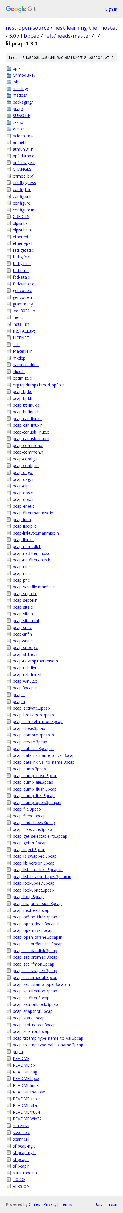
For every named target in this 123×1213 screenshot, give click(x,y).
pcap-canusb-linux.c (31, 432)
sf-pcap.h (21, 1166)
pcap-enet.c (23, 506)
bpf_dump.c (23, 155)
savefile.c (21, 1132)
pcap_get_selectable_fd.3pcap (40, 836)
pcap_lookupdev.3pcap (34, 883)
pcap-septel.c (25, 593)
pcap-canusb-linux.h (31, 438)
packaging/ (23, 102)
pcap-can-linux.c (27, 418)
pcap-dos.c (23, 492)
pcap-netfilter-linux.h (31, 560)
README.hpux (26, 1078)
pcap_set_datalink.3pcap (35, 950)
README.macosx (29, 1092)
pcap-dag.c (23, 472)
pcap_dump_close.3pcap (35, 775)
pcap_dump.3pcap (29, 768)
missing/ (20, 88)
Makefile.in (23, 351)
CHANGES (22, 169)
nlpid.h (19, 371)
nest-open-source (27, 27)
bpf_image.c (24, 162)
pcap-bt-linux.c (26, 405)
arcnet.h (20, 142)
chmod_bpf (23, 176)
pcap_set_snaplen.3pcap (35, 970)
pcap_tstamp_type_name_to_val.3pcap (48, 1038)
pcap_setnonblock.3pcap (35, 1004)
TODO (19, 1179)
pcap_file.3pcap (27, 809)
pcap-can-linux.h (28, 425)
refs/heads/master (67, 35)
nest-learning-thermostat (85, 27)
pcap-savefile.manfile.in (34, 586)
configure (21, 203)
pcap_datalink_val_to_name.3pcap (44, 762)
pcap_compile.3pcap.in (33, 735)
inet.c (18, 317)
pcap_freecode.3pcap (32, 829)
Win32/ (19, 129)
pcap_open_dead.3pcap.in (36, 923)
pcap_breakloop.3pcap (33, 715)
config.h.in (22, 189)
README (21, 1058)
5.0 (12, 35)
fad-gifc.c (21, 256)
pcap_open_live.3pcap (33, 930)
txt (99, 1204)
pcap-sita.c (23, 607)
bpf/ (16, 68)
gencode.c (22, 290)
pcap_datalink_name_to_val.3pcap (44, 755)
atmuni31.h (23, 149)
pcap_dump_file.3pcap (33, 782)
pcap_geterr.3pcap (30, 842)
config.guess (24, 182)
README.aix (24, 1065)
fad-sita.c (21, 277)
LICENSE (21, 337)
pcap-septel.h (25, 600)
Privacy (50, 1204)
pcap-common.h (28, 452)
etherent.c (22, 236)
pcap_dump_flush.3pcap (35, 789)
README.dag (25, 1072)
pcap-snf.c (22, 627)
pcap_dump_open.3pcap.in (37, 802)
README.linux (26, 1085)
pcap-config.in (26, 465)
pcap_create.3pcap (30, 742)
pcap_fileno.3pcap (29, 816)
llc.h (16, 344)
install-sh (21, 324)
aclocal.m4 (23, 135)
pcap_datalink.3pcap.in (33, 748)
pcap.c (19, 694)
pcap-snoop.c (25, 647)
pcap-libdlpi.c (24, 526)
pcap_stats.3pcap (29, 1018)
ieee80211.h (24, 310)
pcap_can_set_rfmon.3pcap (38, 721)
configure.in (23, 210)
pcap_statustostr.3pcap (34, 1024)
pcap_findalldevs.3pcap (34, 822)
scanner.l (21, 1139)
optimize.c (22, 378)
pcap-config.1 (25, 459)
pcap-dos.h (23, 499)
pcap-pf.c (21, 580)
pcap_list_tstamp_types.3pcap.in (42, 876)
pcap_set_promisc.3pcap (35, 957)
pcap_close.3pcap (29, 728)
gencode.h (22, 297)
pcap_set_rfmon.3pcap (33, 964)
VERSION (21, 1186)
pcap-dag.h (23, 479)
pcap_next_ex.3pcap (31, 910)
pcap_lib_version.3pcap (34, 863)
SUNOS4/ (21, 115)
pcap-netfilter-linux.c (31, 553)
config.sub (22, 196)
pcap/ (18, 108)
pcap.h (19, 701)
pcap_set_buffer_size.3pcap (38, 943)
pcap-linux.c (23, 539)
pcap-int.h (22, 519)
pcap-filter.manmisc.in (33, 512)
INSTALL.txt (24, 331)
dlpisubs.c (22, 223)
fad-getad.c (23, 250)
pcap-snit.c (23, 641)
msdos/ (20, 95)
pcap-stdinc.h (25, 654)
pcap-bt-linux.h (26, 411)
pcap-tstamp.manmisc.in (35, 661)
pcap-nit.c (22, 566)
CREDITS (21, 216)
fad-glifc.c (22, 263)
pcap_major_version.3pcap (37, 903)
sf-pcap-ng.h (24, 1152)
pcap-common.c (28, 445)
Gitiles (34, 1204)
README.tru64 (26, 1112)
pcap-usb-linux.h (28, 674)
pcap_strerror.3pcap (31, 1031)
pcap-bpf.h (22, 398)
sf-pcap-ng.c (24, 1146)
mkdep (19, 358)
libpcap (30, 35)
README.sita (25, 1105)
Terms (66, 1204)
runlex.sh (21, 1125)
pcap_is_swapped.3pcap (35, 856)
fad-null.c (21, 270)
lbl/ (15, 81)
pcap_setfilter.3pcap (31, 997)
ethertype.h (23, 243)
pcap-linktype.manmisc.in (36, 533)
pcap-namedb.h (27, 546)
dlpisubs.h (22, 230)
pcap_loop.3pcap (28, 896)
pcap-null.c (22, 573)
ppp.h (18, 1051)
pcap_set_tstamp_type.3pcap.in (41, 984)
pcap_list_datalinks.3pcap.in (38, 869)
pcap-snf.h (22, 634)
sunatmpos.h (25, 1173)
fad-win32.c (23, 284)
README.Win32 (27, 1118)
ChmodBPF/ (24, 75)
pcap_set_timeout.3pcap (35, 977)
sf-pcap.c (21, 1159)
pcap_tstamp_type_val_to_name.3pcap (48, 1044)
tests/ (18, 122)
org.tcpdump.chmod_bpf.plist (39, 385)
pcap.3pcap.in (25, 687)
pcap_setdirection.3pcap (35, 991)
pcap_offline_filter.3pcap (35, 917)
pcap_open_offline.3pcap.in (37, 937)
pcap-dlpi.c (22, 486)
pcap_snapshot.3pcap (33, 1011)
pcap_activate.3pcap (31, 708)
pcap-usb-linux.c (27, 667)
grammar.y (23, 304)
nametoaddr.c (26, 364)
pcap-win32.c (25, 681)
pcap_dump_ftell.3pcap (34, 795)
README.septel (27, 1098)
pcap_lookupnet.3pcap (33, 890)
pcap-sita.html (26, 620)
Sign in (111, 9)
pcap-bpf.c (22, 391)
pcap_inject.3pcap (29, 849)
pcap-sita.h (23, 613)
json (112, 1204)
